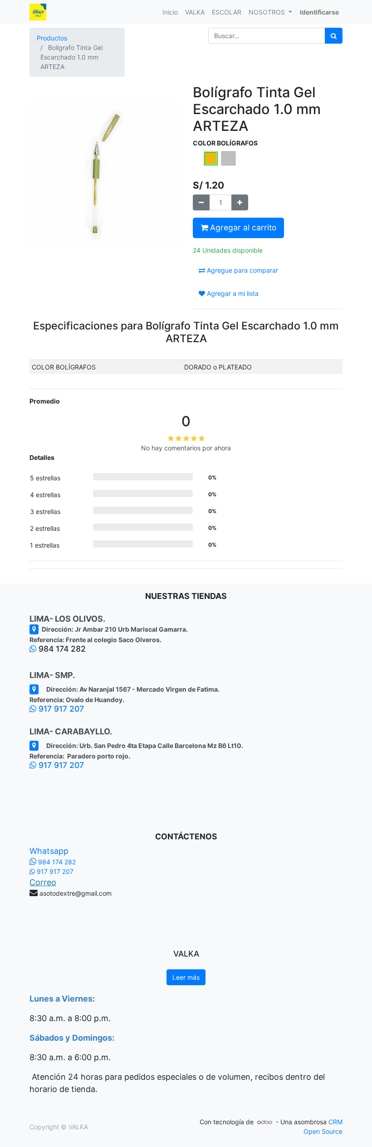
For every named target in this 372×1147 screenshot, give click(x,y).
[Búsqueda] (334, 36)
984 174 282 (56, 862)
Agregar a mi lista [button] (232, 293)
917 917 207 (60, 708)
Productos (52, 38)
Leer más (186, 977)
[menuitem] (170, 12)
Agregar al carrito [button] (242, 227)
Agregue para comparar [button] (241, 270)
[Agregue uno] (239, 202)
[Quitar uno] (201, 202)
